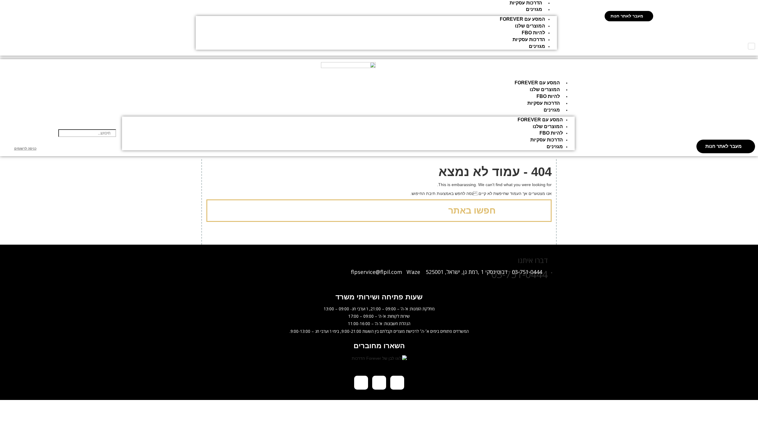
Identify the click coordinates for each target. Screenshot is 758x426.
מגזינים (534, 9)
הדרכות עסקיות (526, 2)
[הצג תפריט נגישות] (751, 46)
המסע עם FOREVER (522, 19)
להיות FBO (533, 32)
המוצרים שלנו (530, 25)
